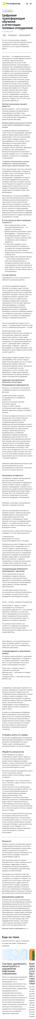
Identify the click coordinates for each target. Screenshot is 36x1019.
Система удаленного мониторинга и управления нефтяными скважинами (14, 968)
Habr (26, 928)
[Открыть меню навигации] (30, 3)
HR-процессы (13, 35)
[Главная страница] (11, 3)
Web (4, 35)
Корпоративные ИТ (24, 35)
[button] (27, 3)
